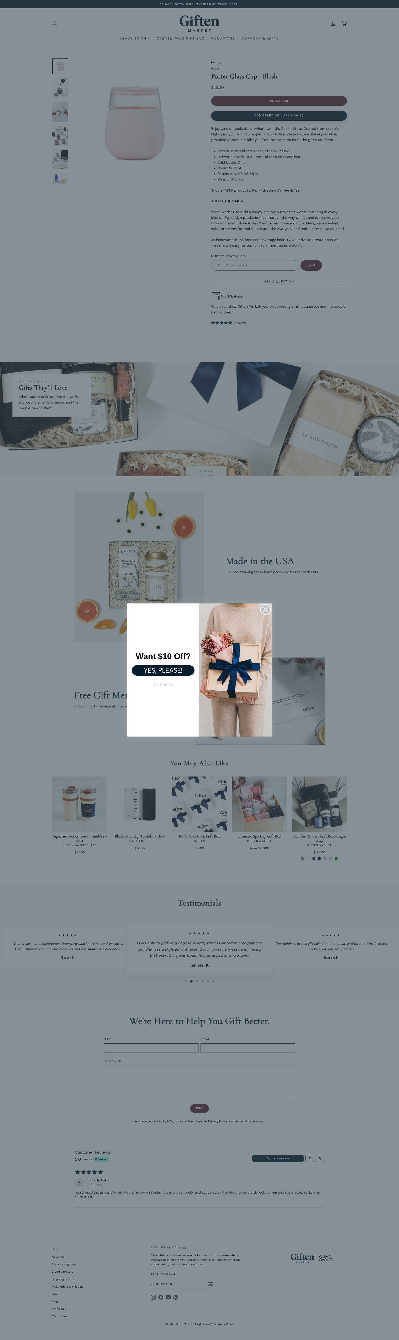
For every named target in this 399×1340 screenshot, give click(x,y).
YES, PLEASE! (163, 670)
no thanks (163, 684)
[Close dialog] (266, 609)
